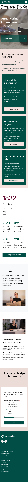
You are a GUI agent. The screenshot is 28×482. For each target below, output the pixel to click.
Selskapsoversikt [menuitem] (5, 471)
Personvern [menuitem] (3, 462)
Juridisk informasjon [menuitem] (6, 460)
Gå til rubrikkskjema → (14, 180)
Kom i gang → (14, 109)
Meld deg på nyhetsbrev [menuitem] (6, 456)
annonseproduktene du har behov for (11, 354)
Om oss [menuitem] (3, 449)
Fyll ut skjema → (14, 144)
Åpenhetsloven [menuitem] (4, 464)
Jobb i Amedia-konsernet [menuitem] (7, 451)
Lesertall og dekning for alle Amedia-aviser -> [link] (14, 255)
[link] (5, 2)
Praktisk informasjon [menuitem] (7, 447)
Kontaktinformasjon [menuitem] (5, 453)
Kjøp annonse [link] (7, 38)
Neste (14, 422)
